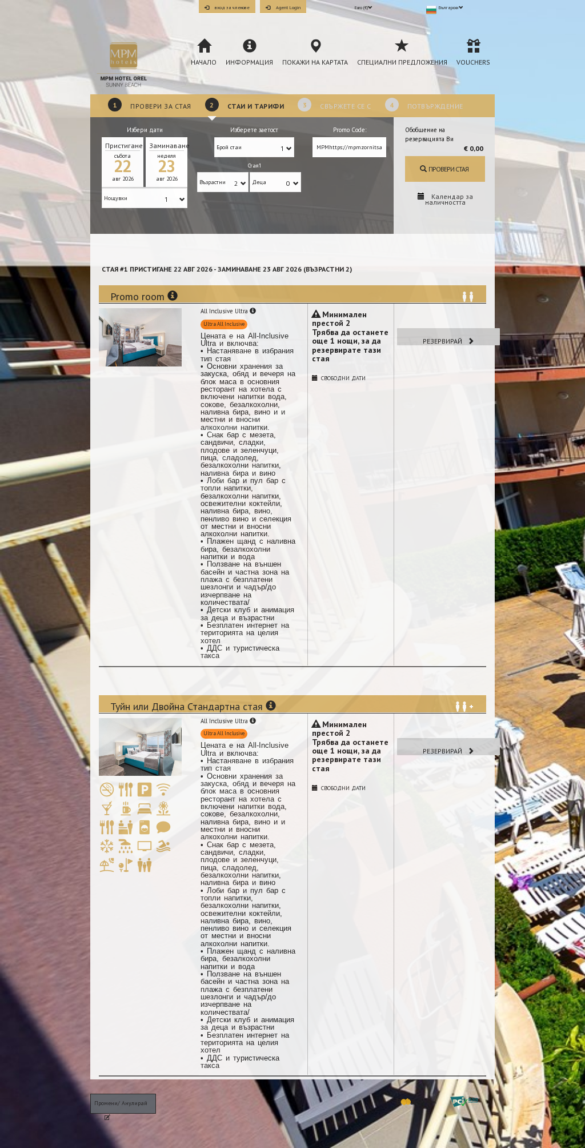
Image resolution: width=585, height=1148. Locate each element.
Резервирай (443, 341)
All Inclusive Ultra (225, 311)
